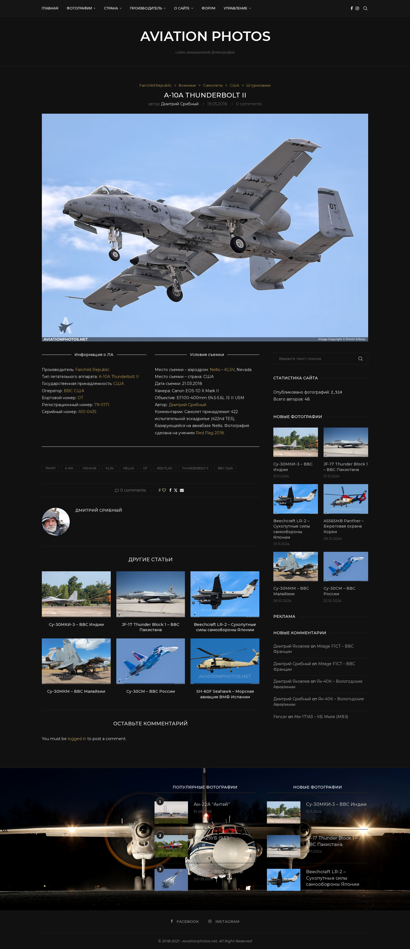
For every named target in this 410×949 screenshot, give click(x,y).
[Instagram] (357, 8)
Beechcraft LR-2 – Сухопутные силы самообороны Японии (225, 627)
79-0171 (101, 404)
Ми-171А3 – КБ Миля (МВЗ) (321, 716)
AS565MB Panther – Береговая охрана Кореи (344, 526)
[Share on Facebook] (170, 490)
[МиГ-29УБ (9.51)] (171, 846)
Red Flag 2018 (210, 432)
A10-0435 (87, 411)
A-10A (104, 376)
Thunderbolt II (125, 376)
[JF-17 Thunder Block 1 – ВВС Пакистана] (150, 594)
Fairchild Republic (92, 369)
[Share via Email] (182, 490)
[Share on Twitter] (176, 490)
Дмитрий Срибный (180, 103)
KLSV (229, 369)
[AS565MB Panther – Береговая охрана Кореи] (346, 499)
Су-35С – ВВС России (218, 871)
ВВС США (74, 390)
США (119, 383)
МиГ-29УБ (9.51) (211, 838)
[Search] (365, 8)
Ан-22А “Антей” (212, 804)
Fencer (280, 716)
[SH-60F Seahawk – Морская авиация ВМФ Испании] (224, 661)
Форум (208, 8)
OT (80, 397)
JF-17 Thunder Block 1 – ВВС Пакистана (150, 627)
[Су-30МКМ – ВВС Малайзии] (76, 661)
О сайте (182, 8)
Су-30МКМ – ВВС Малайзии (76, 691)
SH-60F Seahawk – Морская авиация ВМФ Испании (225, 694)
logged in (77, 738)
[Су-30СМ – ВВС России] (150, 661)
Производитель (146, 8)
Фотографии (79, 8)
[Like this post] (164, 490)
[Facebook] (352, 8)
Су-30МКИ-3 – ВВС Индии (76, 624)
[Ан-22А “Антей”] (171, 812)
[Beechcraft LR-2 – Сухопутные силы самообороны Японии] (224, 594)
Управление (235, 8)
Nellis (215, 369)
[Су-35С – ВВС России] (171, 880)
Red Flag (164, 468)
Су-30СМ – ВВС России (150, 691)
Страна (111, 8)
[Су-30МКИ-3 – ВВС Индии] (76, 594)
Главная (50, 8)
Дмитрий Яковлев (291, 646)
